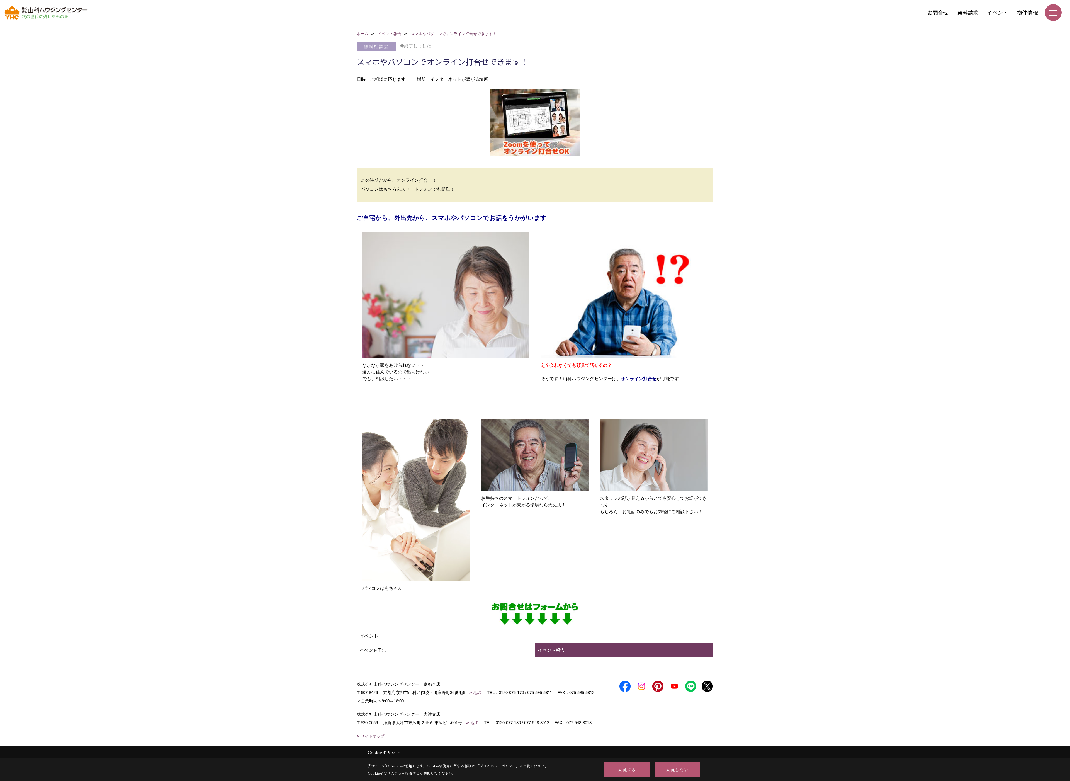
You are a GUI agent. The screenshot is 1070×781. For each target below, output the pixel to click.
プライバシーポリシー (498, 765)
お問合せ (938, 12)
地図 (477, 692)
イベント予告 (372, 650)
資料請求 (967, 12)
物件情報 (1027, 12)
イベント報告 (551, 650)
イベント (997, 12)
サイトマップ (372, 736)
